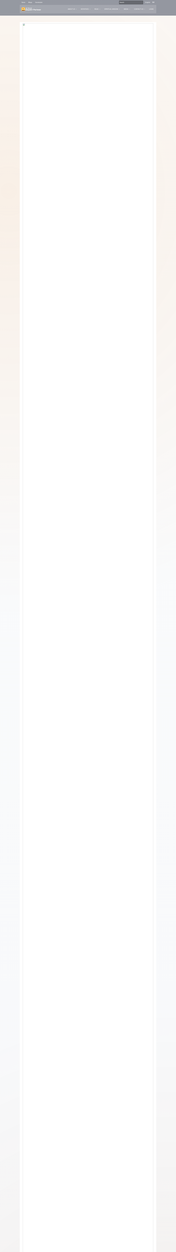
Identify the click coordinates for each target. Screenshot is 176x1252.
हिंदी (153, 2)
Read (96, 9)
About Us (71, 9)
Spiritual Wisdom (111, 9)
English (147, 2)
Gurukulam (38, 2)
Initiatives (85, 9)
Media (126, 9)
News (23, 2)
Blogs (30, 2)
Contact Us (138, 9)
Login (151, 9)
